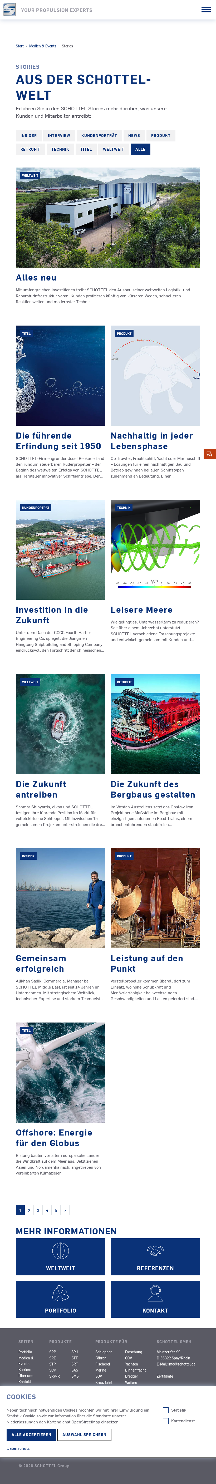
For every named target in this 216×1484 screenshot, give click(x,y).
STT (74, 1357)
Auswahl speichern (84, 1434)
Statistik (178, 1410)
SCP (52, 1370)
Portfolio (25, 1351)
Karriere (24, 1369)
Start (20, 45)
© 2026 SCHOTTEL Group (44, 1465)
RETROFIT (30, 149)
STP (52, 1364)
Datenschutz (18, 1448)
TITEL (86, 149)
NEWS (134, 135)
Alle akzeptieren (31, 1434)
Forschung (133, 1351)
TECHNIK (60, 149)
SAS (74, 1370)
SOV (98, 1376)
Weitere (131, 1382)
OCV (128, 1357)
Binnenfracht (135, 1370)
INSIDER (29, 135)
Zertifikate (165, 1376)
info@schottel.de (181, 1364)
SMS (74, 1376)
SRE (52, 1357)
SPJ (74, 1351)
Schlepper (103, 1351)
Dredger (131, 1376)
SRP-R (54, 1376)
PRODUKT (161, 135)
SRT (74, 1364)
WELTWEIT (113, 149)
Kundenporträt (99, 135)
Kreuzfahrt (103, 1382)
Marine (100, 1370)
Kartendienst (183, 1420)
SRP (52, 1351)
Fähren (100, 1357)
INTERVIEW (59, 135)
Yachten (131, 1364)
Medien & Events (42, 45)
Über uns (25, 1375)
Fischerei (102, 1364)
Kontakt (24, 1381)
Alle (140, 149)
